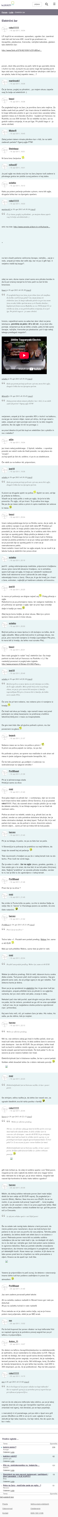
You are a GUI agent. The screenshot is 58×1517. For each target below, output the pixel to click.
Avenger (6, 1449)
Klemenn (6, 1488)
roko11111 (14, 27)
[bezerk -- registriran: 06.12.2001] (5, 737)
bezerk (12, 735)
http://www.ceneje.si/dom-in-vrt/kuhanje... (32, 226)
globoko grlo (7, 1458)
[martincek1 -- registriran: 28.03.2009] (5, 82)
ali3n (11, 439)
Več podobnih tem (7, 1497)
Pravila (5, 1504)
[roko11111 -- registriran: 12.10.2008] (5, 29)
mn (10, 1320)
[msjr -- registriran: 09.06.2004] (5, 790)
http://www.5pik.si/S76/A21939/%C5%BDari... (22, 50)
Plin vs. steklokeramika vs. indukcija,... (21, 1465)
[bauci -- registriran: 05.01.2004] (5, 100)
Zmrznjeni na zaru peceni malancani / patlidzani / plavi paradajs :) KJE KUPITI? (25, 1475)
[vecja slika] (19, 1066)
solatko (12, 182)
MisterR (12, 130)
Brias (5, 1478)
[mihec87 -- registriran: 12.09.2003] (5, 166)
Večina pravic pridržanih (40, 1504)
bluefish (5, 1467)
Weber (43, 939)
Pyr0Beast (14, 771)
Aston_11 (13, 1341)
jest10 (12, 468)
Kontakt (5, 1513)
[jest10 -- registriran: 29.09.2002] (5, 470)
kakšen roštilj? (10, 1456)
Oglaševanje (35, 1508)
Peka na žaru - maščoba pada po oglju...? (22, 1485)
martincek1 (14, 80)
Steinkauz (13, 148)
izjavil (32, 209)
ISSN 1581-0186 (37, 1513)
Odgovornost (7, 1508)
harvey (12, 832)
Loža (12, 1452)
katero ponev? (9, 1447)
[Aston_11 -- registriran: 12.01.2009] (5, 1343)
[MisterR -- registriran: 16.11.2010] (5, 132)
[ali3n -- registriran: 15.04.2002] (5, 441)
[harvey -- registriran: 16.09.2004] (5, 834)
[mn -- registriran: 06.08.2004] (5, 1322)
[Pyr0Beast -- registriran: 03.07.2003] (5, 772)
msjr (11, 789)
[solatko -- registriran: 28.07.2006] (5, 184)
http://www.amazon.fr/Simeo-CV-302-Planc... (21, 663)
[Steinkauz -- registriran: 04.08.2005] (5, 150)
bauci (11, 98)
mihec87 (13, 164)
